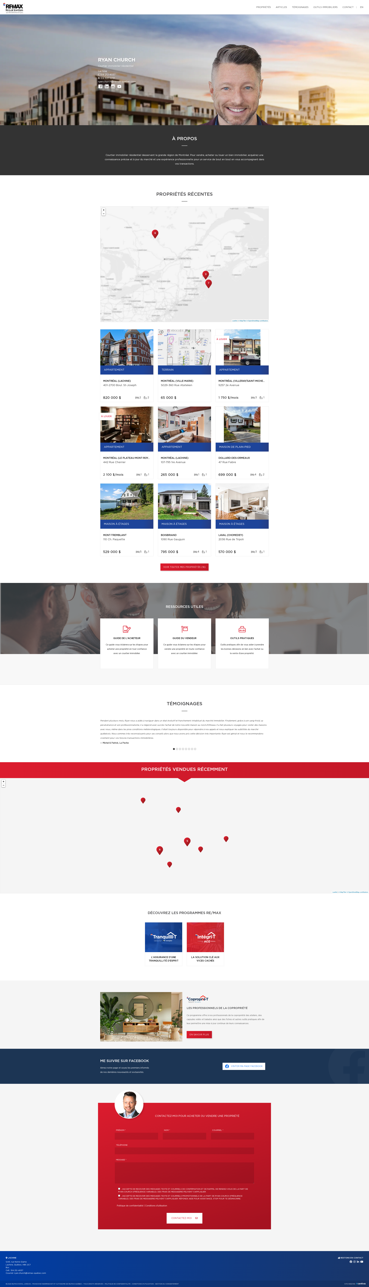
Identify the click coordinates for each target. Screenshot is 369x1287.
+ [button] (104, 209)
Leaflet (234, 320)
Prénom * (121, 1130)
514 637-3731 (107, 78)
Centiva (361, 1284)
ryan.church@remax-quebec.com (117, 81)
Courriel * (217, 1130)
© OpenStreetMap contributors (257, 320)
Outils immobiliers (325, 7)
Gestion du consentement (167, 1284)
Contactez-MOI (181, 1218)
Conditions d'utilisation (156, 1206)
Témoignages (300, 7)
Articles (281, 7)
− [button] (104, 213)
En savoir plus (199, 1035)
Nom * (167, 1130)
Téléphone (122, 1145)
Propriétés (263, 7)
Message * (121, 1160)
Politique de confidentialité (130, 1206)
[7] (208, 288)
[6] (155, 238)
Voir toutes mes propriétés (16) (184, 567)
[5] (187, 846)
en (361, 7)
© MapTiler (242, 320)
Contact (348, 7)
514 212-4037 (107, 75)
